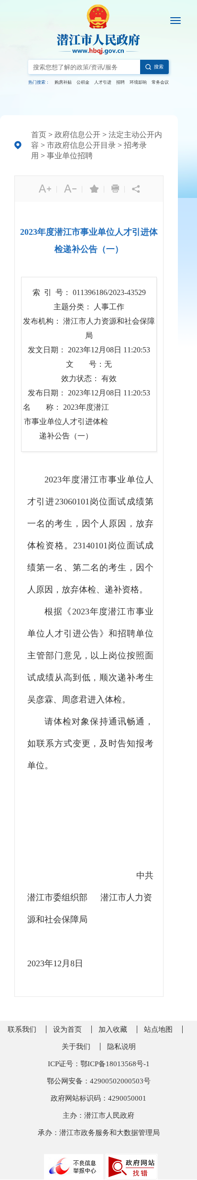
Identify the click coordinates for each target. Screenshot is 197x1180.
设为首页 (67, 1029)
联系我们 (22, 1029)
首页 (38, 135)
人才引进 (102, 82)
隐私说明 (121, 1046)
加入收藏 (112, 1029)
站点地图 (158, 1029)
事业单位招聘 (70, 156)
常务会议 (160, 82)
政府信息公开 (77, 135)
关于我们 (76, 1046)
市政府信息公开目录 (81, 145)
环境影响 (138, 82)
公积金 (83, 82)
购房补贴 (63, 82)
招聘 (120, 82)
